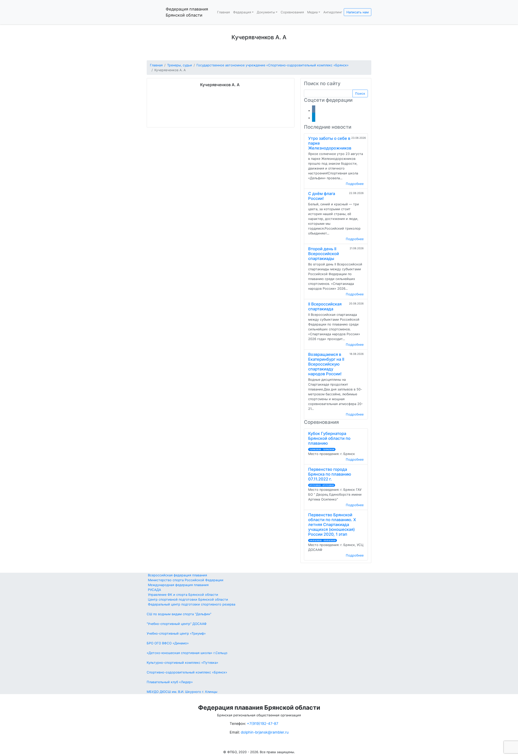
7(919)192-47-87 (263, 723)
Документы (266, 12)
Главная (223, 12)
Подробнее (355, 184)
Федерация (242, 12)
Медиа (312, 12)
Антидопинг (332, 12)
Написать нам (357, 12)
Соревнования (292, 12)
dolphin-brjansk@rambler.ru (265, 732)
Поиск (360, 93)
